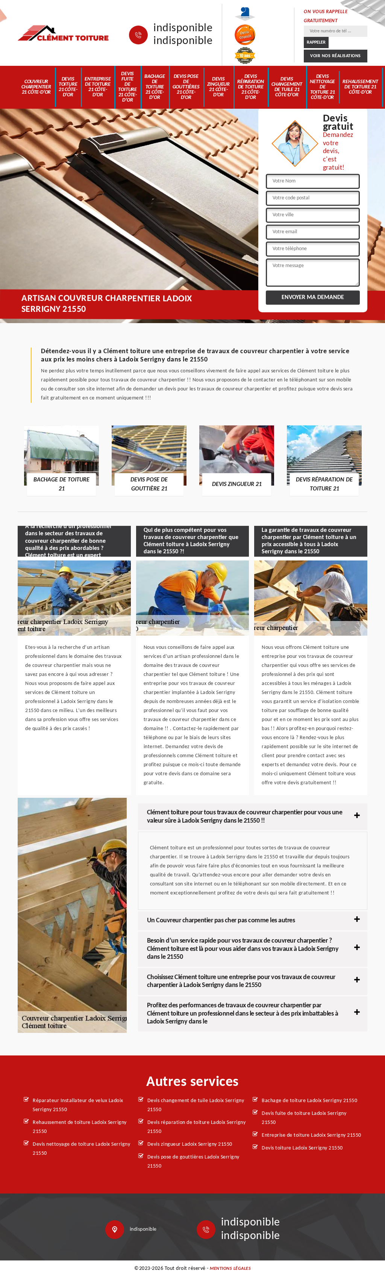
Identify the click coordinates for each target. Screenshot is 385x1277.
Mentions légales (230, 1268)
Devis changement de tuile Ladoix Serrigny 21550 (195, 1105)
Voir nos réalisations (335, 56)
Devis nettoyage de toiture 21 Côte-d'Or (322, 87)
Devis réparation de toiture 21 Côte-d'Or (250, 87)
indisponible (182, 28)
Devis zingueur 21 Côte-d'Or (218, 87)
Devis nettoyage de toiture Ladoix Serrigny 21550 (81, 1149)
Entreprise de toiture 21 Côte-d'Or (98, 87)
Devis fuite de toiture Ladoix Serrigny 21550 (304, 1118)
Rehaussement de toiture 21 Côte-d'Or (360, 87)
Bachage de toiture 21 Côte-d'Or (154, 87)
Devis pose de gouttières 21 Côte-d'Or (186, 87)
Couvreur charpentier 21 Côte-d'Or (36, 87)
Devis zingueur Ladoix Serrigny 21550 (189, 1144)
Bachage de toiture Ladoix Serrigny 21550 (309, 1101)
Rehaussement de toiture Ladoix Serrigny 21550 (80, 1127)
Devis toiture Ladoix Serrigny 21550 (302, 1148)
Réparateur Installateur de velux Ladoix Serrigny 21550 (78, 1105)
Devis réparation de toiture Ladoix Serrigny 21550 (196, 1127)
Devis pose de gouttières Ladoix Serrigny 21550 (193, 1161)
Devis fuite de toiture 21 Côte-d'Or (127, 87)
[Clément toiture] (64, 32)
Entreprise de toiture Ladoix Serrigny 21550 (311, 1135)
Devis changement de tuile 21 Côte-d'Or (286, 87)
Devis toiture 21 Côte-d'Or (68, 87)
